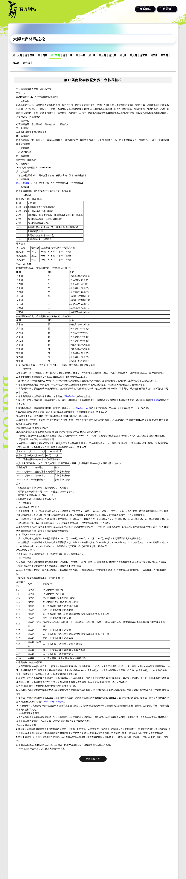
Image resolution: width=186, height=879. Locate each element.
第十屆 (92, 55)
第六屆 (133, 55)
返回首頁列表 (93, 759)
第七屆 (123, 55)
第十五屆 (29, 55)
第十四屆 (42, 55)
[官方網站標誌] (13, 9)
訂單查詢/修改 (69, 396)
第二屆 (16, 63)
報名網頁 (155, 400)
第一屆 (26, 63)
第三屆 (164, 55)
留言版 (167, 8)
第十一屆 (80, 55)
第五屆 (143, 55)
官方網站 (27, 9)
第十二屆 (67, 55)
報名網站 (145, 8)
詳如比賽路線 (22, 183)
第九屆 (102, 55)
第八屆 (112, 55)
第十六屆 (17, 55)
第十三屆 (55, 55)
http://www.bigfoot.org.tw (52, 701)
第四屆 (154, 55)
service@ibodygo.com (78, 408)
